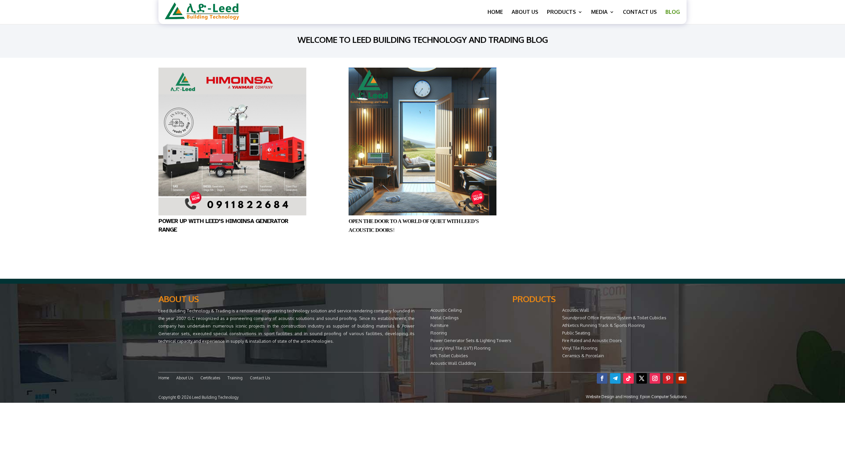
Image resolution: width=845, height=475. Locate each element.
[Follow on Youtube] (681, 378)
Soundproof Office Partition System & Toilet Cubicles (614, 317)
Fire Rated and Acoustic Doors (592, 340)
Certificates (210, 378)
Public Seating (576, 332)
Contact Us (640, 12)
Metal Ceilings (444, 317)
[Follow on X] (641, 378)
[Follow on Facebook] (602, 378)
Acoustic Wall (575, 310)
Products (561, 12)
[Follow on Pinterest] (668, 378)
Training (235, 378)
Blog (672, 12)
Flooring (438, 332)
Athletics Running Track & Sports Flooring (603, 325)
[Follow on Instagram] (655, 378)
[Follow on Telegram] (615, 378)
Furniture (439, 325)
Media (599, 12)
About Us (525, 12)
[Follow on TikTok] (628, 378)
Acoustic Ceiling (446, 310)
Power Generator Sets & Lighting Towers (470, 340)
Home (495, 12)
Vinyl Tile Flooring (579, 348)
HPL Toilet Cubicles (449, 355)
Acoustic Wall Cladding (453, 363)
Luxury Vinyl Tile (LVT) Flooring (460, 348)
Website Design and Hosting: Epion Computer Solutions (636, 396)
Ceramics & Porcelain (583, 355)
